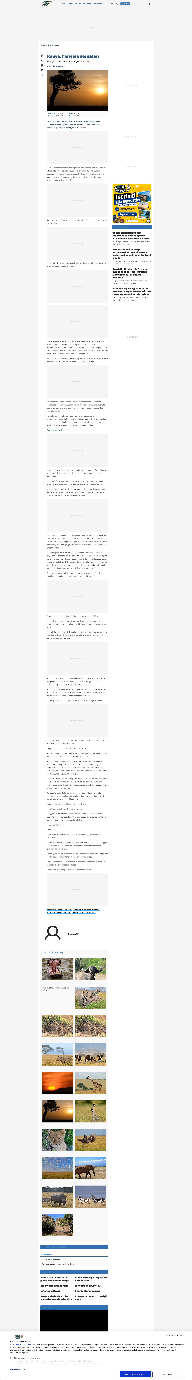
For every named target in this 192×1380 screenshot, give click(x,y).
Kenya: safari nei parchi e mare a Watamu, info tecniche (56, 1297)
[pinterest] (41, 65)
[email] (41, 70)
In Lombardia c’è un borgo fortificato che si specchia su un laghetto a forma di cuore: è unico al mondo (131, 253)
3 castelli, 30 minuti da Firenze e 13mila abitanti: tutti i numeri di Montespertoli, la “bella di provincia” (130, 273)
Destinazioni (72, 4)
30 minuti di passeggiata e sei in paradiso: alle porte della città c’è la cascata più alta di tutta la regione (131, 291)
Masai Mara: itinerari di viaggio (86, 909)
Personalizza (167, 1374)
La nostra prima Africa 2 (88, 1285)
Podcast (110, 4)
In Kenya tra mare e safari (54, 1285)
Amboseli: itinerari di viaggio (59, 909)
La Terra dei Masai (50, 1291)
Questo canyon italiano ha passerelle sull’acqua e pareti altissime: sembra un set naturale (130, 235)
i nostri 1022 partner (23, 1345)
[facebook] (41, 55)
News (64, 4)
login (51, 1264)
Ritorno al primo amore (87, 1291)
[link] (41, 74)
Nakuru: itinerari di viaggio (84, 912)
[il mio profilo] (116, 4)
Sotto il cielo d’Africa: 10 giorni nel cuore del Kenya (54, 1279)
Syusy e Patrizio (99, 4)
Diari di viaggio (85, 4)
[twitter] (41, 60)
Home (42, 45)
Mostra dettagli (16, 1369)
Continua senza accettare (175, 1335)
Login (125, 4)
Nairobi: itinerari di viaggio (58, 912)
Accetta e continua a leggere (136, 1374)
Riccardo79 (60, 66)
